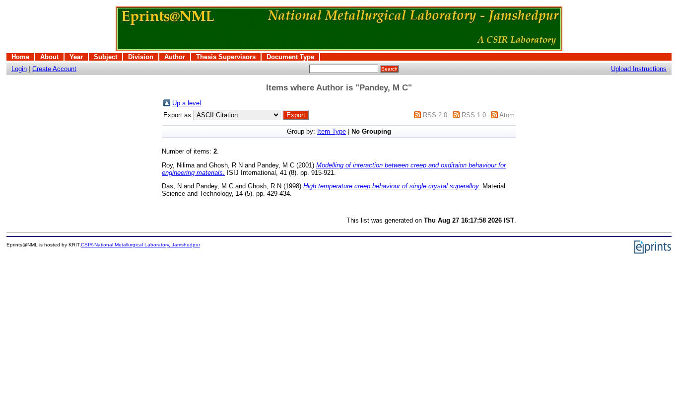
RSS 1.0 (474, 115)
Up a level (186, 103)
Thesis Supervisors (226, 57)
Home (20, 57)
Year (76, 57)
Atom (507, 115)
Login (19, 69)
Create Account (54, 69)
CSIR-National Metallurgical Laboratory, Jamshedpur (140, 244)
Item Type (331, 131)
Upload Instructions (639, 69)
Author (174, 57)
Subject (105, 57)
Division (140, 57)
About (49, 57)
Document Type (290, 57)
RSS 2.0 (435, 115)
